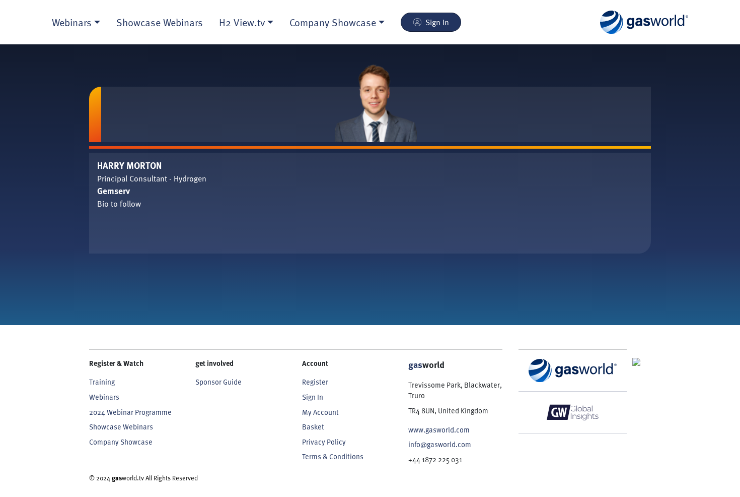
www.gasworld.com (439, 429)
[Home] (644, 22)
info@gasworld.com (439, 444)
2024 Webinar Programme (130, 412)
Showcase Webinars (159, 22)
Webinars (104, 397)
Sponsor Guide (218, 382)
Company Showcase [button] (332, 22)
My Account (320, 412)
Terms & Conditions (332, 456)
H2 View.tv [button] (242, 22)
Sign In (437, 22)
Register (315, 382)
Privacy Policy (324, 442)
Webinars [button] (72, 22)
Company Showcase (121, 442)
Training (102, 382)
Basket (313, 426)
